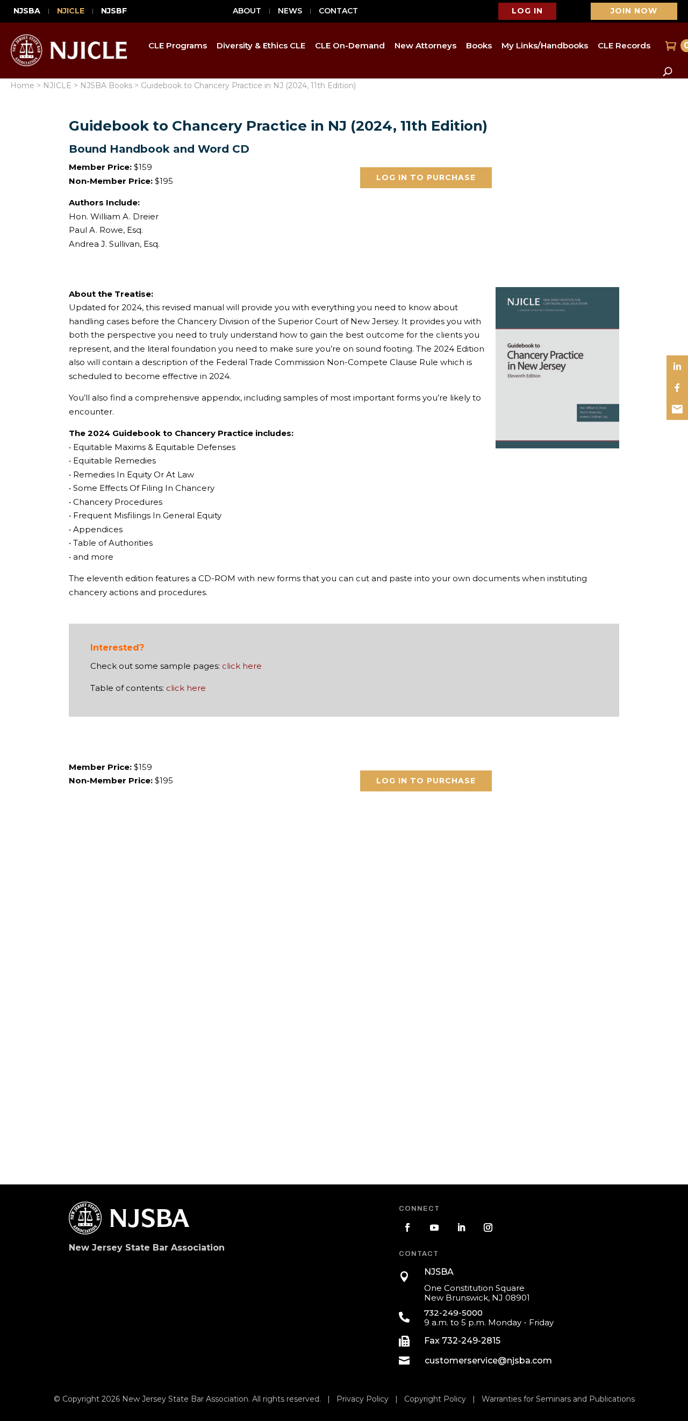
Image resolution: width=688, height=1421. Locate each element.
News (290, 11)
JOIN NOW (634, 11)
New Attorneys (425, 45)
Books (479, 45)
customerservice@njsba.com (488, 1360)
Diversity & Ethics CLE (261, 45)
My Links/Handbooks (544, 45)
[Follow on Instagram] (488, 1227)
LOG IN (527, 11)
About (247, 11)
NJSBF (114, 11)
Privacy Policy (362, 1399)
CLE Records (624, 45)
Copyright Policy (435, 1399)
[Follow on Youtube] (434, 1227)
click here (242, 666)
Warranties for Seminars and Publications (558, 1399)
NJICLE (70, 11)
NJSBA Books (106, 85)
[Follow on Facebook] (407, 1227)
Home (22, 85)
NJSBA (26, 11)
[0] (669, 45)
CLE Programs (177, 45)
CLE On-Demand (350, 45)
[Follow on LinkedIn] (461, 1227)
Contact (338, 11)
